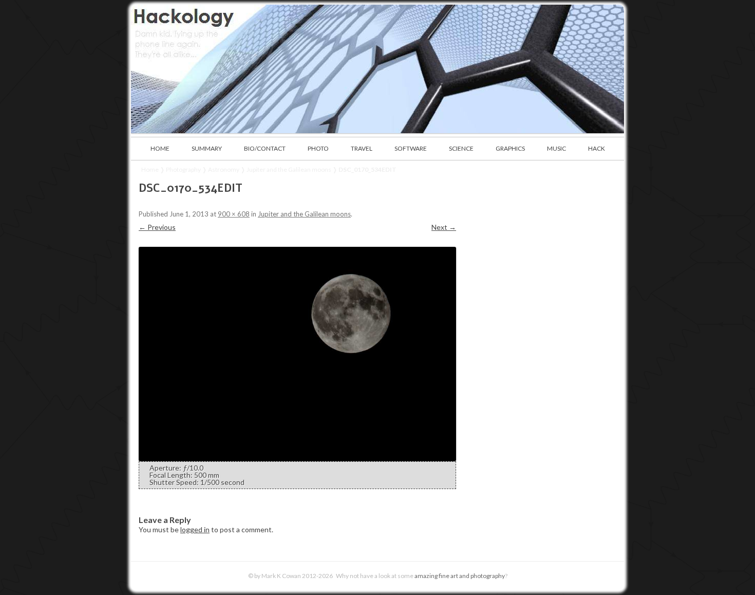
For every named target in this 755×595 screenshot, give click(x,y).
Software (410, 148)
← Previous (157, 227)
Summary (207, 148)
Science (461, 148)
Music (556, 148)
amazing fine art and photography (459, 576)
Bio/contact (265, 148)
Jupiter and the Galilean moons (289, 169)
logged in (195, 529)
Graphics (510, 148)
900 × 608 (234, 214)
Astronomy (223, 169)
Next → (443, 227)
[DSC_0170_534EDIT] (297, 354)
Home (159, 148)
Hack (596, 148)
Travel (361, 148)
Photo (318, 148)
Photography (183, 169)
